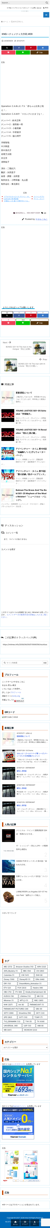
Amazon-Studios (24, 967)
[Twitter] (7, 48)
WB (8, 1030)
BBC (27, 971)
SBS (39, 1009)
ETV (7, 988)
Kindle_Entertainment (36, 992)
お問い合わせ (36, 8)
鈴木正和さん (18, 22)
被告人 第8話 (22, 788)
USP (27, 1026)
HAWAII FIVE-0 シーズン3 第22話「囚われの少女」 (31, 863)
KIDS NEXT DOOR (33, 213)
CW (25, 975)
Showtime (25, 1013)
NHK (8, 1004)
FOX (22, 988)
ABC (8, 967)
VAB (40, 1026)
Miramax (9, 1000)
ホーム (5, 22)
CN (45, 213)
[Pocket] (8, 52)
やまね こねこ (42, 219)
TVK (28, 1021)
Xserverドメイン (19, 1106)
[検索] (47, 3)
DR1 (7, 983)
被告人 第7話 (21, 805)
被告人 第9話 (22, 771)
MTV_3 (24, 1000)
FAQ (9, 8)
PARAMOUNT (37, 1004)
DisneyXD (24, 979)
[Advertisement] (22, 82)
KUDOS (9, 996)
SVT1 (23, 1017)
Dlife (40, 979)
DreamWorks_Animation (30, 983)
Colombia (9, 975)
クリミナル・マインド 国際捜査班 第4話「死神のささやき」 (31, 832)
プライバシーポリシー (21, 8)
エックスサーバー (18, 1064)
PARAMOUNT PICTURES (16, 1009)
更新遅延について (24, 392)
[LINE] (23, 52)
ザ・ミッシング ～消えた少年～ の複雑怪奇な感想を (32, 847)
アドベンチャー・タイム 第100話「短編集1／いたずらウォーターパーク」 (31, 451)
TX (40, 1021)
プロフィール (15, 692)
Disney (9, 979)
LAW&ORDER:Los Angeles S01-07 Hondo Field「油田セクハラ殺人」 (31, 893)
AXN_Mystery (11, 971)
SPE (8, 1017)
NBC (38, 1000)
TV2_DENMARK (12, 1021)
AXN (41, 967)
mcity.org (16, 696)
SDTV (9, 1013)
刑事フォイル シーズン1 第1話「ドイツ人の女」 (32, 878)
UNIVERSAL (11, 1026)
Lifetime (25, 996)
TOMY (38, 1017)
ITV (18, 992)
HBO (8, 992)
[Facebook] (19, 48)
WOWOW (30, 1030)
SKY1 (40, 1013)
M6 (40, 996)
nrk (21, 1004)
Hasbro (38, 988)
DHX (39, 975)
